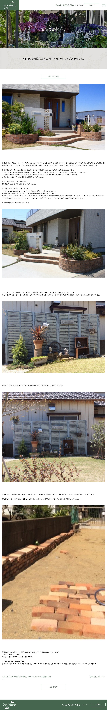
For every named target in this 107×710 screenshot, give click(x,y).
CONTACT (92, 5)
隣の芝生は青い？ (96, 676)
